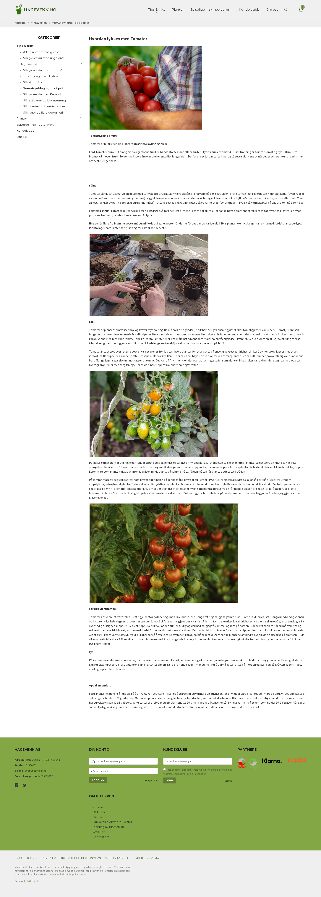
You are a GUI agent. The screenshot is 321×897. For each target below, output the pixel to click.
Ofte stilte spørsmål (143, 858)
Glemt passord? (150, 780)
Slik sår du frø (32, 82)
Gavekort (99, 832)
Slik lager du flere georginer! (43, 112)
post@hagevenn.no (35, 770)
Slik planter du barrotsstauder (44, 106)
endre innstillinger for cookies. (72, 874)
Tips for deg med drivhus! (41, 76)
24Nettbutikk (33, 881)
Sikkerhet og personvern (80, 858)
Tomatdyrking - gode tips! (43, 88)
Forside (98, 807)
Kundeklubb (25, 130)
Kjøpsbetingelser (41, 858)
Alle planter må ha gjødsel (41, 52)
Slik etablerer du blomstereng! (44, 100)
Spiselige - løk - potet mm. (35, 124)
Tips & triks (25, 46)
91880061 (31, 765)
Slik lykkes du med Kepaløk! (42, 94)
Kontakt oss (101, 837)
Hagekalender (30, 64)
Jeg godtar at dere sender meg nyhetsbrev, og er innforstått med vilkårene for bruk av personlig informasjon (197, 771)
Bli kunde (99, 812)
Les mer (228, 780)
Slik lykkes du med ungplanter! (45, 58)
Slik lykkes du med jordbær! (42, 70)
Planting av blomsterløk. (110, 827)
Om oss (22, 136)
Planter (22, 118)
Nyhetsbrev (114, 858)
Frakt (19, 858)
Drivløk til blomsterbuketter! (113, 822)
